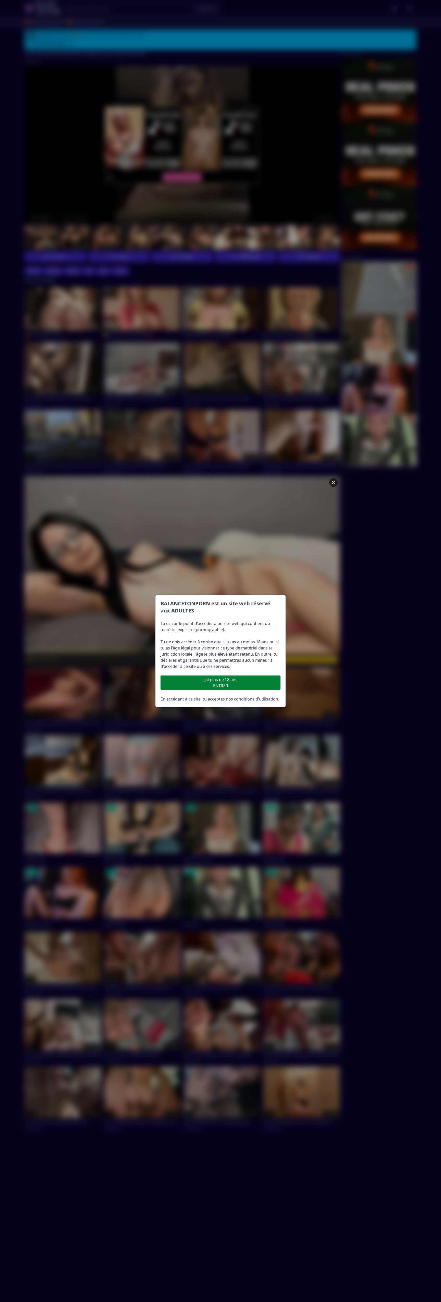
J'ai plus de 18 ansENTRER (220, 683)
